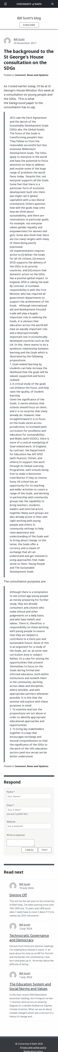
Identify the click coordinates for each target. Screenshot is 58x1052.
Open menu (5, 4)
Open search (52, 4)
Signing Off (18, 895)
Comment (20, 75)
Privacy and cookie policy (33, 1047)
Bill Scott (19, 39)
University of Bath (29, 3)
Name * (11, 791)
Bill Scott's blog (29, 18)
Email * (10, 805)
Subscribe (29, 25)
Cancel (29, 849)
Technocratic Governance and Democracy (29, 937)
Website (11, 821)
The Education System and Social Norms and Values (30, 986)
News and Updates (37, 75)
